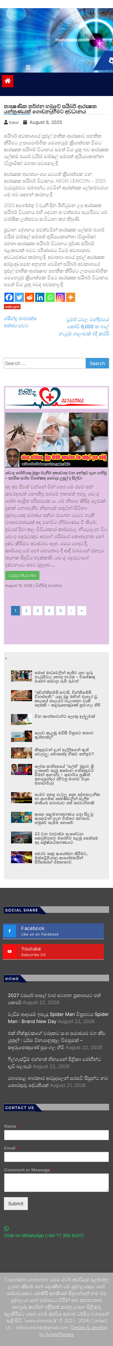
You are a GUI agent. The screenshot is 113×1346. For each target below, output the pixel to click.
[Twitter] (19, 297)
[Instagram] (60, 297)
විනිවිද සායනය (49, 585)
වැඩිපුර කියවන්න (22, 575)
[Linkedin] (39, 297)
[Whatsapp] (50, 297)
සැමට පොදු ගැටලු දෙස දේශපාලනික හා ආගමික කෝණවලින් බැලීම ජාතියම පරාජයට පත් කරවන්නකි (67, 798)
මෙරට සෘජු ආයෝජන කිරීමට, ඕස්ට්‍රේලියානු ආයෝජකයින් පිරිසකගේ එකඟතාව (61, 857)
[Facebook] (9, 297)
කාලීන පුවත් (12, 306)
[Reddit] (29, 297)
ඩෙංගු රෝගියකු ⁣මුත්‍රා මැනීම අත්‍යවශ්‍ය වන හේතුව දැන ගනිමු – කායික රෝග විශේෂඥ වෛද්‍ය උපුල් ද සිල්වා (56, 475)
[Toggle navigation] (28, 67)
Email (11, 1148)
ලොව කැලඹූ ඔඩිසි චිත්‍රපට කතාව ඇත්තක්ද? (64, 735)
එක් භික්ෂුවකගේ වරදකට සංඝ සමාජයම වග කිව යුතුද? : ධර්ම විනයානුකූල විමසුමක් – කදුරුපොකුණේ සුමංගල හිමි (57, 1040)
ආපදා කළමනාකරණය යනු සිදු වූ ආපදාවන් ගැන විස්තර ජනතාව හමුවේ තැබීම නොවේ (64, 818)
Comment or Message (28, 1169)
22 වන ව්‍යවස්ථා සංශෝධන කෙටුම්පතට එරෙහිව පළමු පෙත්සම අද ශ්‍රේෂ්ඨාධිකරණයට (66, 838)
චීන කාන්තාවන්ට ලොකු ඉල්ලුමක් (65, 716)
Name (11, 1126)
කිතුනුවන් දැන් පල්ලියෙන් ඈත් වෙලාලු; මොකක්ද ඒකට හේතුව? (64, 751)
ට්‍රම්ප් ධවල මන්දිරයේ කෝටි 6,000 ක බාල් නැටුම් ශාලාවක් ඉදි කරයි (84, 326)
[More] (70, 297)
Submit (16, 1203)
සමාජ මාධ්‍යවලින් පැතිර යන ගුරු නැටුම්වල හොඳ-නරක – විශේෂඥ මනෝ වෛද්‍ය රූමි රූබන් (65, 677)
